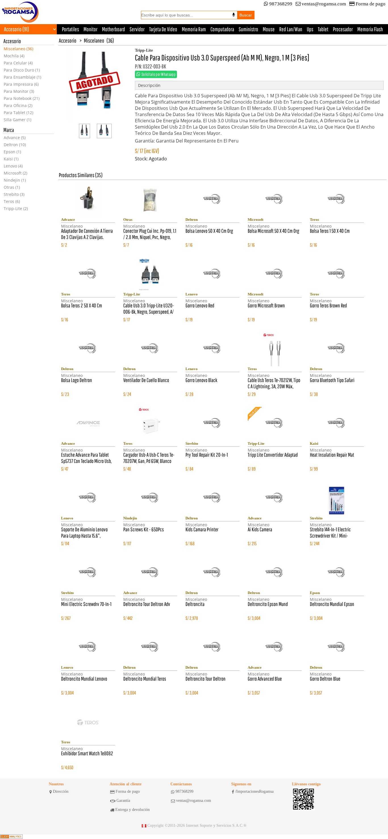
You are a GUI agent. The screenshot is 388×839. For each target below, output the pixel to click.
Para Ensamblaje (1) (22, 77)
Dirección (60, 791)
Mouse (269, 29)
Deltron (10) (15, 144)
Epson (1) (12, 151)
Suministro (248, 29)
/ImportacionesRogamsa (254, 791)
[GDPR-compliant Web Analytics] (11, 836)
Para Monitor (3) (19, 91)
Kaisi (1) (11, 158)
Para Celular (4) (18, 63)
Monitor (90, 29)
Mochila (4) (14, 55)
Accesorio (67, 40)
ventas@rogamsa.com (324, 4)
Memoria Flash (370, 29)
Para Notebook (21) (21, 98)
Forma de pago (370, 4)
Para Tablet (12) (18, 112)
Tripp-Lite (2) (16, 208)
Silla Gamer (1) (17, 119)
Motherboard (113, 29)
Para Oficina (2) (18, 105)
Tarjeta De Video (163, 29)
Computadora (222, 29)
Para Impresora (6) (21, 84)
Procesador (343, 29)
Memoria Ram (194, 29)
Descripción (149, 85)
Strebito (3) (14, 194)
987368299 (280, 4)
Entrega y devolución (132, 809)
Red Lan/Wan (290, 29)
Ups (310, 29)
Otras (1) (12, 187)
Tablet (323, 29)
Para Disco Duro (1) (22, 70)
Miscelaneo (94, 40)
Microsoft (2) (15, 173)
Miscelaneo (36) (18, 48)
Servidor (137, 29)
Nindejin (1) (15, 180)
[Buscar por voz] (233, 14)
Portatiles (70, 29)
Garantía (123, 800)
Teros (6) (12, 201)
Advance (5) (15, 137)
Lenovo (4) (13, 166)
